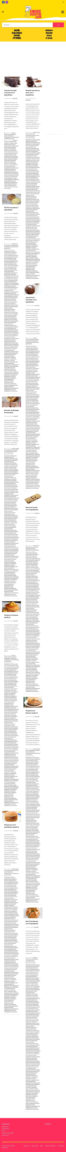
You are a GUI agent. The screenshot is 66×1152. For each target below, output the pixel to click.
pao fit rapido (7, 278)
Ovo (11, 137)
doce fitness (30, 161)
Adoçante (32, 339)
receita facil (32, 190)
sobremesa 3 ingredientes (32, 246)
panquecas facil (8, 909)
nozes (27, 177)
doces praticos (29, 174)
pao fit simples (14, 278)
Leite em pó (6, 246)
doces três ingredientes (31, 176)
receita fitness (14, 156)
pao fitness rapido (14, 284)
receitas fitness (14, 172)
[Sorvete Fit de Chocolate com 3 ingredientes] (33, 289)
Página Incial (5, 1126)
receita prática (35, 206)
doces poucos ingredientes (32, 173)
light (5, 147)
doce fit (11, 144)
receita (37, 179)
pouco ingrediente (33, 177)
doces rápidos (36, 174)
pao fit (14, 275)
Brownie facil (29, 142)
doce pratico (35, 164)
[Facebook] (3, 2)
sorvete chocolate (30, 473)
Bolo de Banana (36, 964)
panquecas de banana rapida (32, 795)
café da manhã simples (9, 667)
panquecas (15, 908)
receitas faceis (32, 220)
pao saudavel (10, 289)
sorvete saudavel (33, 486)
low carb (9, 147)
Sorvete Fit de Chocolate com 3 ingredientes (31, 300)
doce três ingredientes (31, 167)
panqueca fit (29, 788)
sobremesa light (11, 181)
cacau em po (28, 152)
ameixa (33, 139)
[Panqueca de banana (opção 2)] (11, 607)
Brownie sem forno (30, 144)
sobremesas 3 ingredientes (32, 262)
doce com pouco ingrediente (11, 471)
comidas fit (6, 143)
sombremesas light (12, 183)
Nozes (33, 135)
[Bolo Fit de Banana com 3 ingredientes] (33, 913)
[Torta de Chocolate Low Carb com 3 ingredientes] (11, 82)
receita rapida (29, 208)
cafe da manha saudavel (12, 665)
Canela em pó (7, 656)
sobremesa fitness (30, 253)
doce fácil (34, 160)
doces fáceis (7, 270)
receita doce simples (12, 302)
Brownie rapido (36, 142)
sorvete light (32, 485)
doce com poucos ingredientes (11, 473)
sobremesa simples (30, 259)
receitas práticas (36, 238)
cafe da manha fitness (32, 759)
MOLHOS (49, 33)
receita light (7, 162)
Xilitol (12, 138)
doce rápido (35, 166)
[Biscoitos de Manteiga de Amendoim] (11, 402)
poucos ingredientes (30, 179)
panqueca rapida (8, 699)
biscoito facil (14, 455)
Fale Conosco (5, 1135)
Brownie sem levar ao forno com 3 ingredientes (33, 93)
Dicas (3, 1131)
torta (5, 185)
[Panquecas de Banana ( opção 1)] (33, 702)
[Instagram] (7, 2)
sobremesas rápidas (34, 272)
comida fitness (12, 141)
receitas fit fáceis (8, 164)
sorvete (37, 472)
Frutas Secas (35, 547)
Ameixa (35, 132)
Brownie (38, 139)
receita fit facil (7, 150)
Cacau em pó (28, 340)
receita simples (36, 208)
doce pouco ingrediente (9, 261)
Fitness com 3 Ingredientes (12, 245)
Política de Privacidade (7, 1133)
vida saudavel (7, 188)
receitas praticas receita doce (32, 240)
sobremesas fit (7, 182)
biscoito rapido (14, 466)
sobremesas (37, 260)
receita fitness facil (8, 159)
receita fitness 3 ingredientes (11, 157)
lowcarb (14, 147)
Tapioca (34, 962)
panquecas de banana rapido (32, 797)
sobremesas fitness (30, 268)
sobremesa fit (10, 179)
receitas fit (12, 162)
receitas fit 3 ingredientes (10, 163)
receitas (27, 211)
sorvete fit (34, 477)
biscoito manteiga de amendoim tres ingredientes (10, 465)
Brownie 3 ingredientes (31, 141)
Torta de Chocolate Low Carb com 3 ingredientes (10, 93)
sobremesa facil (29, 252)
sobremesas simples (30, 273)
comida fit (6, 141)
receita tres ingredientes (31, 209)
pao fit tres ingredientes (10, 280)
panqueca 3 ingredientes (10, 693)
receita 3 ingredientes (31, 180)
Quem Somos (5, 1128)
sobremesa (34, 244)
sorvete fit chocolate (31, 479)
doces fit (10, 146)
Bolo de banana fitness (31, 966)
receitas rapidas (29, 241)
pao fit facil (15, 277)
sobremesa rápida (33, 257)
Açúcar (13, 448)
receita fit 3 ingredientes (10, 148)
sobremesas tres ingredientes (33, 275)
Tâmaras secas (35, 550)
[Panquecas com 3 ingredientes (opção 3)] (11, 816)
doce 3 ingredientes (8, 255)
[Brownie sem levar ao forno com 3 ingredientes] (33, 82)
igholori (15, 98)
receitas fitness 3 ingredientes (11, 173)
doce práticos (29, 166)
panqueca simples (8, 906)
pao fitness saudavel (9, 286)
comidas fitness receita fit (10, 254)
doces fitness (15, 146)
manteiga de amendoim (9, 492)
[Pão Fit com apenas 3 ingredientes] (11, 199)
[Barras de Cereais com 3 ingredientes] (33, 499)
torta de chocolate (11, 185)
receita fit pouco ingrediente (32, 193)
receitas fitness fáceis (9, 175)
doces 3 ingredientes (9, 267)
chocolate (15, 140)
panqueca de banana (9, 905)
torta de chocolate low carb (11, 186)
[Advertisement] (33, 56)
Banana (37, 339)
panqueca (15, 691)
